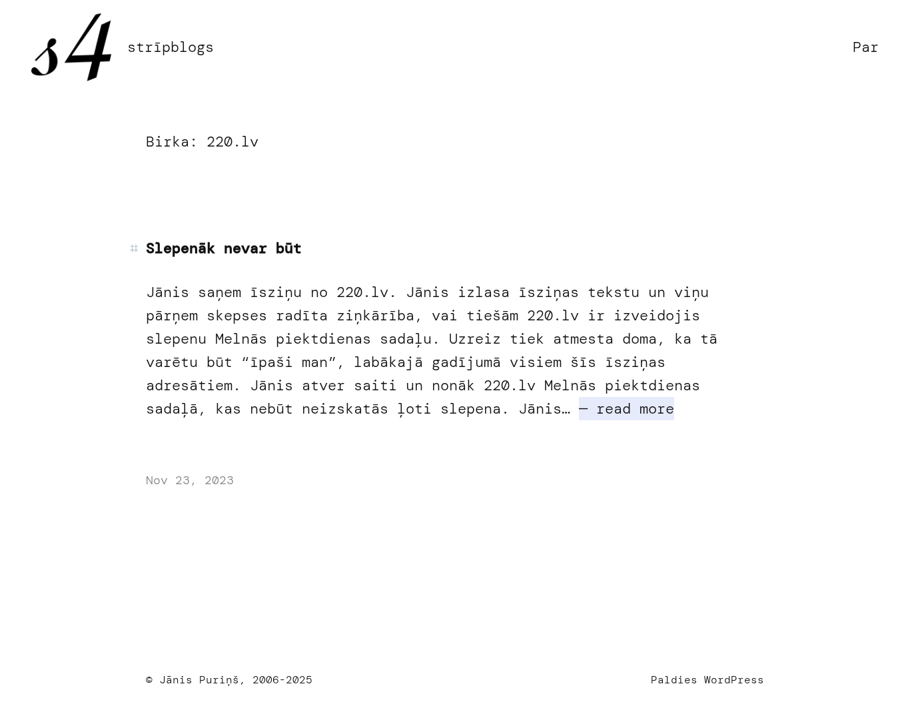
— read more (626, 408)
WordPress (734, 680)
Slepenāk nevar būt (224, 248)
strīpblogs (170, 47)
